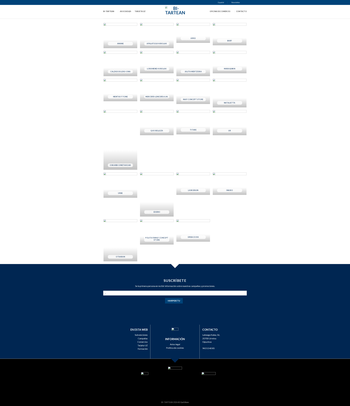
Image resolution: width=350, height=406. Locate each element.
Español (221, 2)
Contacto (241, 11)
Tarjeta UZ (143, 345)
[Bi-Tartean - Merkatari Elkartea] (175, 12)
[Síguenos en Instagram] (245, 2)
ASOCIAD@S (125, 11)
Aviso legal (175, 344)
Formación (143, 348)
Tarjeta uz (140, 11)
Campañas (143, 338)
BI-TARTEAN (108, 11)
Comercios (142, 341)
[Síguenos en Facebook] (243, 2)
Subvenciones (141, 335)
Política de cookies (175, 347)
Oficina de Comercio (220, 11)
